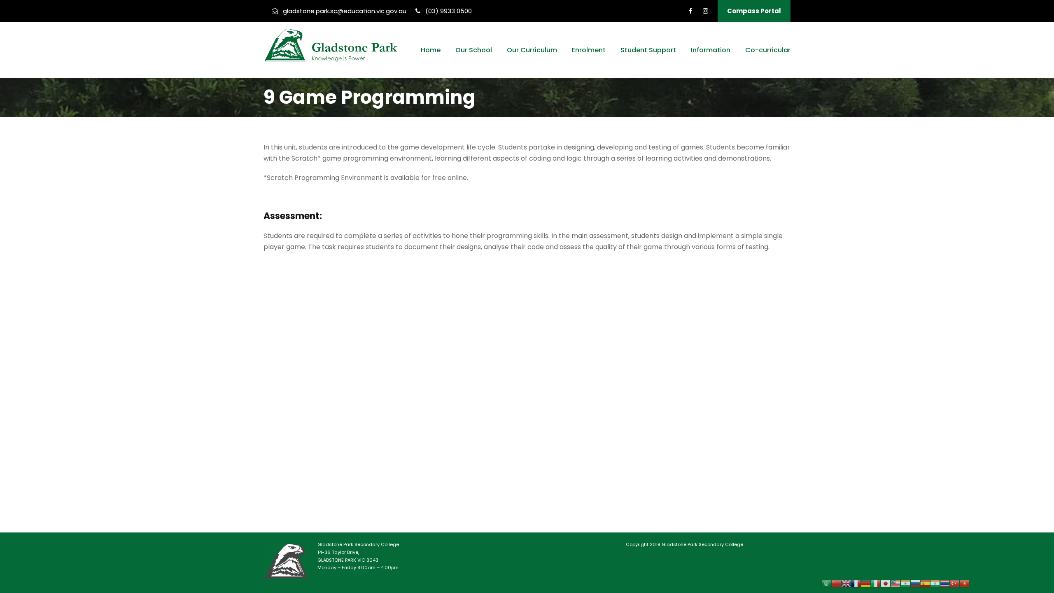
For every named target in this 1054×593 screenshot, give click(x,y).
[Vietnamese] (965, 583)
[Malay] (895, 583)
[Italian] (876, 583)
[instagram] (705, 11)
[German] (866, 583)
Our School (473, 50)
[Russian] (915, 583)
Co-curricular (767, 50)
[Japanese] (886, 583)
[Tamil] (935, 583)
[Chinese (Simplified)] (836, 583)
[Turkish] (955, 583)
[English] (846, 583)
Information (710, 50)
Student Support (648, 50)
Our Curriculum (532, 50)
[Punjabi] (905, 583)
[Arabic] (826, 583)
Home (431, 50)
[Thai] (945, 583)
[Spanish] (925, 583)
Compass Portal (754, 11)
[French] (856, 583)
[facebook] (691, 11)
